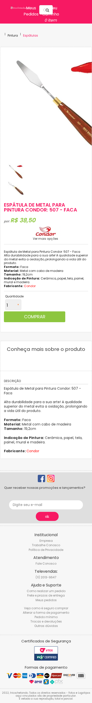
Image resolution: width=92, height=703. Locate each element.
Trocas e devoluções (46, 621)
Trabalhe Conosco (46, 545)
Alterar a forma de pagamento (46, 612)
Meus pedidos (46, 600)
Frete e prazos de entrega (46, 595)
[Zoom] (16, 172)
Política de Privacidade (46, 550)
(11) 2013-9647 (46, 577)
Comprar (34, 317)
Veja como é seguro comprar (46, 608)
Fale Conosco (46, 563)
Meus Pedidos (31, 11)
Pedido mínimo (46, 617)
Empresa (46, 541)
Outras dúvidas (46, 626)
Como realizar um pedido (46, 591)
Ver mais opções (45, 239)
